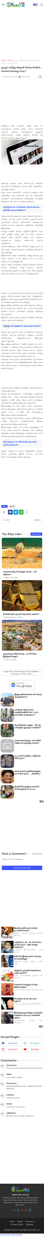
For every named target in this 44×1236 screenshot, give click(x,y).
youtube (35, 1049)
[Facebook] (10, 512)
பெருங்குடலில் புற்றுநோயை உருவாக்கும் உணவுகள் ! (22, 326)
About (19, 1221)
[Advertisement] (22, 31)
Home (3, 60)
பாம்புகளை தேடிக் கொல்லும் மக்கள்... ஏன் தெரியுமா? (20, 572)
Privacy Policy (17, 1224)
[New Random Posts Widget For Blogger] (41, 801)
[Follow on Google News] (22, 688)
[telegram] (29, 1210)
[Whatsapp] (21, 512)
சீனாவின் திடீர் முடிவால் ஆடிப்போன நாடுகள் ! (21, 614)
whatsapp (34, 1043)
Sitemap (29, 1224)
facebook (12, 1043)
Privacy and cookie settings (11, 1235)
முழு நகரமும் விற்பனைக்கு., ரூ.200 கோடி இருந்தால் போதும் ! (20, 655)
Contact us (30, 1221)
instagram (12, 1049)
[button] (35, 4)
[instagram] (26, 1210)
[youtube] (22, 1210)
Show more (36, 534)
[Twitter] (15, 512)
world (9, 60)
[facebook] (14, 1210)
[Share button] (26, 512)
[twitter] (18, 1210)
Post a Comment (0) (22, 868)
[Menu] (3, 4)
